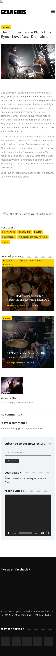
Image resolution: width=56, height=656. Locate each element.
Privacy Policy (44, 615)
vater (5, 242)
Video (6, 27)
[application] (28, 515)
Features (22, 261)
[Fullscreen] (47, 533)
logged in (19, 428)
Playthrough (37, 261)
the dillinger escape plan (33, 237)
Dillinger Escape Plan (31, 96)
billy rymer (8, 232)
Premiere (8, 264)
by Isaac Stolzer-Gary (17, 305)
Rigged (7, 318)
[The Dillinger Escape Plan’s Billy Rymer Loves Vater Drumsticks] (12, 385)
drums (37, 232)
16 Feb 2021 (31, 362)
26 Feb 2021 (35, 305)
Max (14, 398)
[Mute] (42, 533)
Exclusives (9, 261)
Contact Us (28, 615)
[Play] (8, 533)
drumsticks (8, 237)
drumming (24, 232)
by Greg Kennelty (15, 362)
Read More (14, 615)
